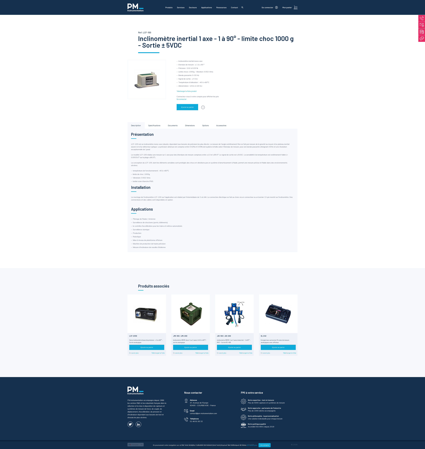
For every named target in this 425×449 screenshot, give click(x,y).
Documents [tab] (173, 125)
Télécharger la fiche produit (187, 91)
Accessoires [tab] (221, 125)
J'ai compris (264, 445)
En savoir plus (134, 353)
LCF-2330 (133, 336)
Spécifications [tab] (154, 125)
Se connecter (181, 99)
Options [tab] (205, 125)
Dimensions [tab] (190, 125)
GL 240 (263, 336)
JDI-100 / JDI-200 (224, 336)
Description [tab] (136, 125)
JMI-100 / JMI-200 (180, 336)
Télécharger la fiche (158, 353)
